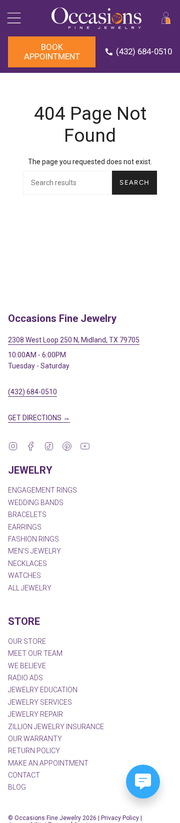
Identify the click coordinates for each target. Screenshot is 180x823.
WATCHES (24, 575)
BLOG (17, 787)
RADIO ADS (25, 678)
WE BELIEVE (27, 666)
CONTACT (24, 775)
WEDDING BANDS (36, 503)
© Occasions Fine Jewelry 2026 (52, 818)
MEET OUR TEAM (35, 653)
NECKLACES (27, 563)
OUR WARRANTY (35, 739)
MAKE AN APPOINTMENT (48, 763)
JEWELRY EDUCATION (43, 690)
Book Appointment (52, 51)
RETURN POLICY (34, 751)
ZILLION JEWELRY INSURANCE (56, 727)
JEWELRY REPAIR (35, 714)
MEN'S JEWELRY (34, 551)
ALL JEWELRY (30, 588)
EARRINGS (25, 527)
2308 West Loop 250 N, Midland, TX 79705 (74, 340)
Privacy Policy (120, 818)
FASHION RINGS (33, 539)
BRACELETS (27, 515)
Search (135, 182)
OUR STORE (27, 641)
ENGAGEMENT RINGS (42, 490)
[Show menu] (13, 18)
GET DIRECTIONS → (39, 418)
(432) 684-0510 (32, 392)
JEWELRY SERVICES (40, 702)
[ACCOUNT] (166, 18)
